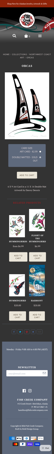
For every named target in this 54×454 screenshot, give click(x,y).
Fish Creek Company (34, 426)
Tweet (20, 332)
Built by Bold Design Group (26, 429)
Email (39, 332)
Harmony (37, 300)
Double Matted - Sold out (25, 159)
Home (6, 54)
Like (14, 332)
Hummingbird (17, 300)
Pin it (26, 332)
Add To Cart (18, 257)
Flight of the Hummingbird (37, 238)
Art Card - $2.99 (29, 151)
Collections (19, 54)
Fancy (33, 332)
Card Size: (27, 148)
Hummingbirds (18, 241)
